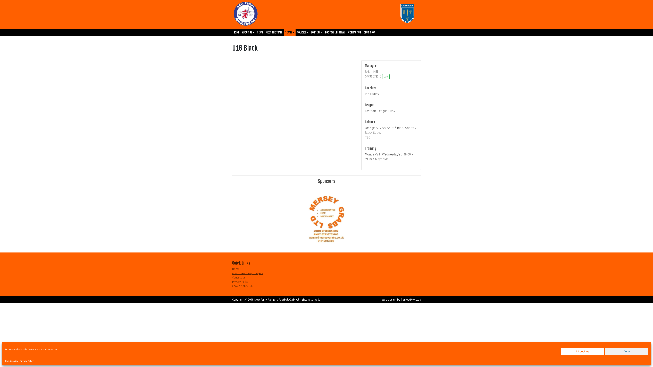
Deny (626, 351)
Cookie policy (11, 361)
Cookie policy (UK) (243, 286)
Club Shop (369, 32)
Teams (288, 32)
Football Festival (335, 32)
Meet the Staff (274, 32)
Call (386, 76)
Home (236, 32)
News (260, 32)
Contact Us (354, 32)
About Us (247, 32)
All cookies (582, 351)
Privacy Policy (27, 361)
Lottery (315, 32)
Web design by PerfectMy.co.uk (401, 299)
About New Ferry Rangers (247, 273)
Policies (301, 32)
